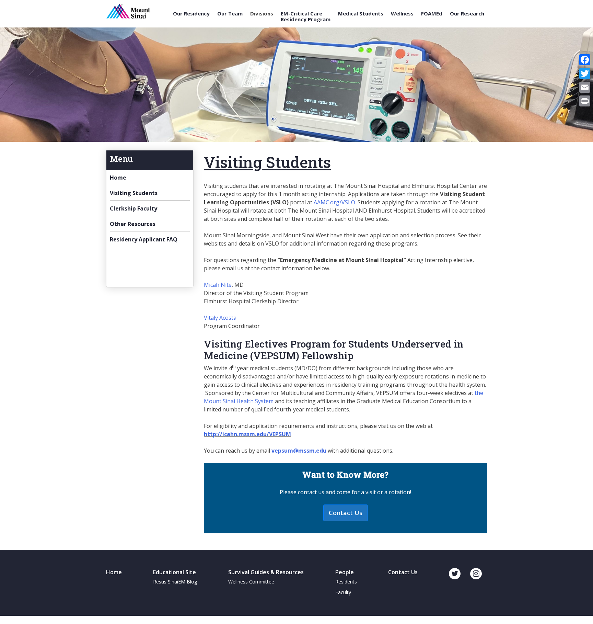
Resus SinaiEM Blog (175, 581)
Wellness (402, 13)
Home (118, 177)
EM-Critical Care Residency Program (305, 16)
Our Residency (191, 13)
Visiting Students (134, 193)
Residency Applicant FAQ (143, 239)
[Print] (585, 101)
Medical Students (360, 13)
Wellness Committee (251, 581)
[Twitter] (585, 73)
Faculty (343, 592)
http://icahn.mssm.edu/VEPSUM (247, 434)
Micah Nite (218, 284)
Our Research (467, 13)
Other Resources (132, 224)
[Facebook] (585, 60)
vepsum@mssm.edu (298, 450)
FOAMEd (431, 13)
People (344, 572)
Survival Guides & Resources (266, 572)
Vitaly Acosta (220, 317)
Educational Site (174, 572)
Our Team (230, 13)
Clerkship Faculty (133, 208)
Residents (346, 581)
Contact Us (345, 513)
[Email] (585, 87)
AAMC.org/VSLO (334, 202)
